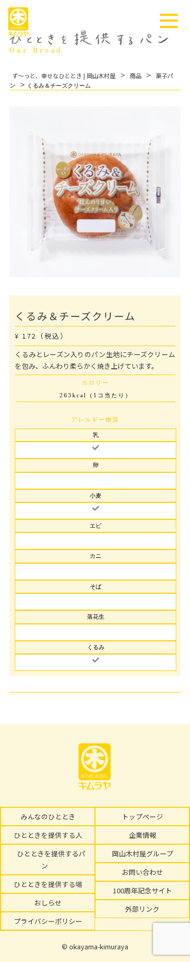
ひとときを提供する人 (48, 835)
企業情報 (142, 835)
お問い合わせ (142, 872)
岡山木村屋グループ (142, 853)
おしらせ (48, 903)
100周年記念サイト (142, 890)
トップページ (142, 816)
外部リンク (142, 909)
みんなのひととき (48, 816)
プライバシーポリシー (48, 921)
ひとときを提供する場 (48, 884)
